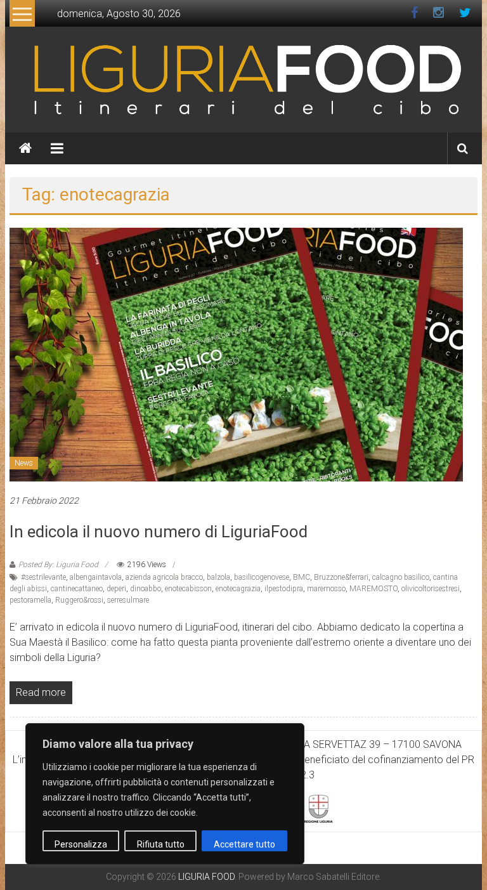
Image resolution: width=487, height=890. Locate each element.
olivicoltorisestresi (430, 588)
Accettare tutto (244, 844)
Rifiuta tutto (161, 844)
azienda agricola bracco (164, 577)
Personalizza (81, 844)
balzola (218, 577)
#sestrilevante (43, 577)
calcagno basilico (400, 577)
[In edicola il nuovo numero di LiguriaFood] (236, 354)
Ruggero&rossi (79, 600)
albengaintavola (96, 577)
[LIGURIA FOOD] (243, 79)
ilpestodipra (283, 588)
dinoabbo (145, 588)
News (24, 463)
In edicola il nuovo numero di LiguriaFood (159, 531)
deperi (116, 588)
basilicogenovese (261, 577)
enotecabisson (188, 588)
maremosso (326, 588)
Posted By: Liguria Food (58, 564)
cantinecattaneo (77, 588)
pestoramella (30, 600)
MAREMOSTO (373, 588)
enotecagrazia (238, 588)
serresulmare (128, 600)
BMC (301, 577)
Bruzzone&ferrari (341, 577)
